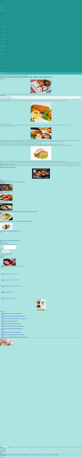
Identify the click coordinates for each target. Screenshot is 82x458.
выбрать (3, 454)
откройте (26, 454)
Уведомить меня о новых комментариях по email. (6, 253)
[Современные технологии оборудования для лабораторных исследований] (4, 279)
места (18, 454)
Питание (2, 50)
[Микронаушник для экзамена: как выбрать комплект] (4, 291)
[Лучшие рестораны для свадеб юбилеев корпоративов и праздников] (6, 388)
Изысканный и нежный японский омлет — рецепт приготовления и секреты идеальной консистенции (15, 221)
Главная (4, 23)
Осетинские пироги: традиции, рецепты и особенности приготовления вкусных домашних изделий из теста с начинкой (18, 211)
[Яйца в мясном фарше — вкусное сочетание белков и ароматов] (6, 239)
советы (54, 454)
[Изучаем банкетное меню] (6, 200)
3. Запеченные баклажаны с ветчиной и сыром (8, 97)
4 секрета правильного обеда (4, 192)
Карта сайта (4, 27)
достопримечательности (9, 454)
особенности (23, 454)
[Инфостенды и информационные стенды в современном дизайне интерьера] (6, 381)
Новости (4, 61)
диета (5, 454)
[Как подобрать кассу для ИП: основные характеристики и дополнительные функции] (4, 285)
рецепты (50, 454)
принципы (44, 454)
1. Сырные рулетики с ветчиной (6, 96)
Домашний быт (3, 46)
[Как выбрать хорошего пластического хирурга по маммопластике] (6, 345)
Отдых (2, 42)
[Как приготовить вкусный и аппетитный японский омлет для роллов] (6, 229)
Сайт (0, 252)
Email (1, 251)
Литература (4, 65)
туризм (56, 454)
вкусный (1, 454)
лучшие (15, 454)
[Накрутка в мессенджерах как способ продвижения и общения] (4, 297)
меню (17, 454)
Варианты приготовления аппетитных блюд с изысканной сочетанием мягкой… (12, 98)
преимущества (35, 454)
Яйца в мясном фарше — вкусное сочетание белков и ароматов (10, 240)
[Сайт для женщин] (3, 2)
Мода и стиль (3, 38)
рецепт (48, 454)
